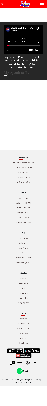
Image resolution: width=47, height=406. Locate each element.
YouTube (24, 278)
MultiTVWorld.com (23, 253)
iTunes (33, 362)
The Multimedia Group (23, 163)
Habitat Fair (23, 323)
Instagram (23, 293)
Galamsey (23, 333)
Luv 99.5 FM (23, 217)
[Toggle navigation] (42, 5)
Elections (23, 343)
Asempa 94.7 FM (23, 212)
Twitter (23, 288)
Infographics (23, 303)
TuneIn (18, 362)
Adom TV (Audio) (23, 258)
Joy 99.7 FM (23, 198)
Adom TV (23, 243)
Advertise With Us (23, 167)
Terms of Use (23, 177)
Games (23, 319)
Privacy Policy (23, 182)
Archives (23, 338)
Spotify (26, 371)
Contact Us (23, 172)
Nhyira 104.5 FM (23, 222)
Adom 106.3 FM (23, 203)
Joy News (23, 238)
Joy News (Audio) (24, 262)
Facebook (23, 283)
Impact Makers (23, 328)
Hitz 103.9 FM (23, 208)
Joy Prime (23, 248)
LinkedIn (24, 298)
